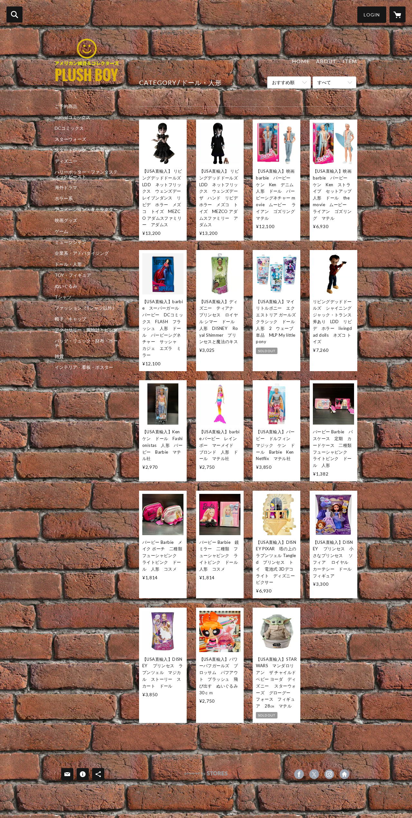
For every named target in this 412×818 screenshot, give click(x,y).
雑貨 (59, 356)
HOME (301, 61)
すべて (324, 82)
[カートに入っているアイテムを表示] (397, 14)
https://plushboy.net (344, 774)
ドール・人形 (68, 264)
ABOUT (326, 61)
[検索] (14, 14)
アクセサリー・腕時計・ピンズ (86, 330)
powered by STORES (206, 775)
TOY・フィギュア (73, 275)
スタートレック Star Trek (82, 150)
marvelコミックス (72, 117)
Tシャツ (63, 297)
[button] (371, 14)
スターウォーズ (70, 139)
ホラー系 (64, 198)
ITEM (350, 61)
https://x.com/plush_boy (314, 774)
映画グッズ (66, 220)
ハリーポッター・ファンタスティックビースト (86, 174)
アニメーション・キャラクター (86, 209)
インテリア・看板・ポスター (84, 367)
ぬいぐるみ (66, 286)
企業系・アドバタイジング (82, 253)
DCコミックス (69, 128)
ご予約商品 (66, 106)
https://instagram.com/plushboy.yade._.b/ (329, 774)
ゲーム (61, 231)
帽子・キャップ (70, 319)
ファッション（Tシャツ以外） (86, 308)
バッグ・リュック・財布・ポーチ (86, 343)
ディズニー (66, 161)
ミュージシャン (70, 242)
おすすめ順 (283, 82)
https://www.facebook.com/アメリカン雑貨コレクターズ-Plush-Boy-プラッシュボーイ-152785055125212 (299, 774)
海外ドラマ (66, 187)
